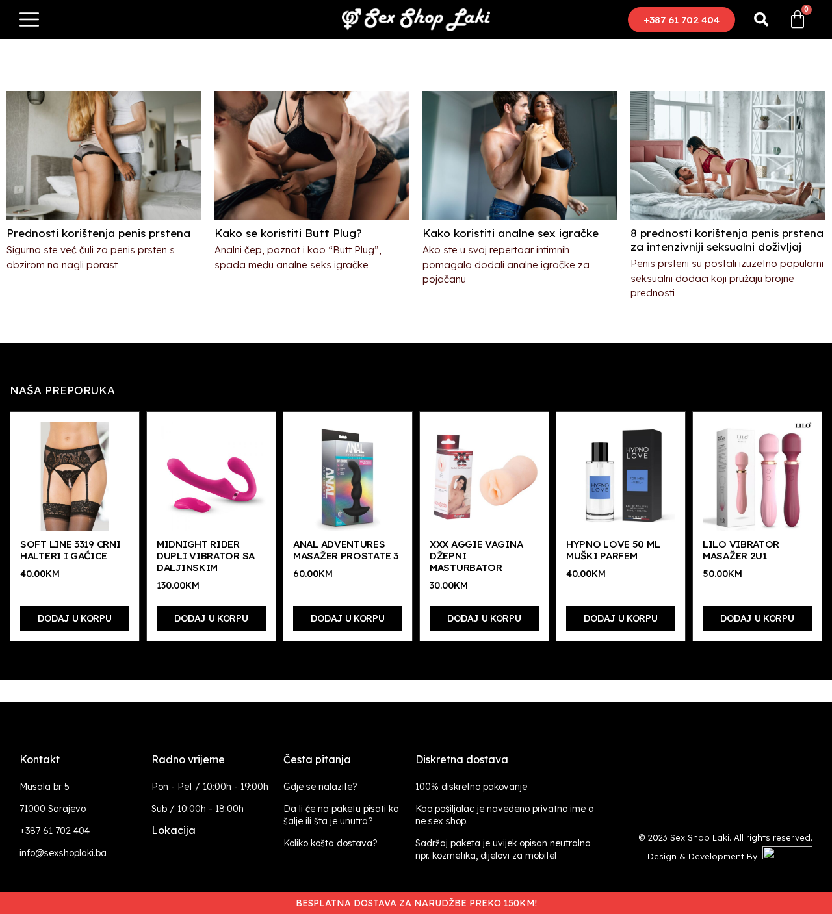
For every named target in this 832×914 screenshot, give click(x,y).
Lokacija (173, 830)
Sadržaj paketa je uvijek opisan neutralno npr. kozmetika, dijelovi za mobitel (502, 849)
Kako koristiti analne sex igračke (510, 233)
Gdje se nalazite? (320, 787)
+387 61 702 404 (55, 831)
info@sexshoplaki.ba (63, 853)
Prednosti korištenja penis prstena (98, 233)
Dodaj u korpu (74, 618)
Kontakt (40, 759)
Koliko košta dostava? (330, 843)
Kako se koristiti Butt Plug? (288, 233)
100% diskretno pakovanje (471, 787)
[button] (681, 19)
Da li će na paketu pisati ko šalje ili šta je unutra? (340, 815)
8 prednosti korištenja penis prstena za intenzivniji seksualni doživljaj (727, 239)
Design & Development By (704, 856)
